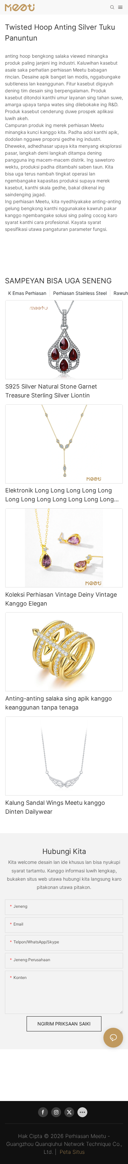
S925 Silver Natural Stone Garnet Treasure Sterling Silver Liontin (51, 391)
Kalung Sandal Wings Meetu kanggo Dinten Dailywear (55, 807)
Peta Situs (72, 1151)
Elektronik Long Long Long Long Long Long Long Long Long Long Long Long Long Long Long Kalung (59, 495)
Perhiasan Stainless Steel (80, 293)
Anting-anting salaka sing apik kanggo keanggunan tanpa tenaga (58, 703)
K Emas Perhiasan (27, 293)
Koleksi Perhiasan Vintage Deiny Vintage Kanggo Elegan (61, 599)
